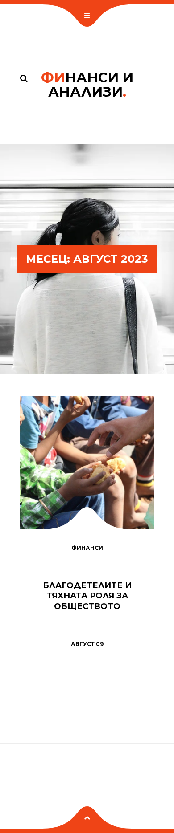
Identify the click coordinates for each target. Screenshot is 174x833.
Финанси (87, 547)
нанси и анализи (87, 84)
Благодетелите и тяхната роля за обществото (87, 596)
